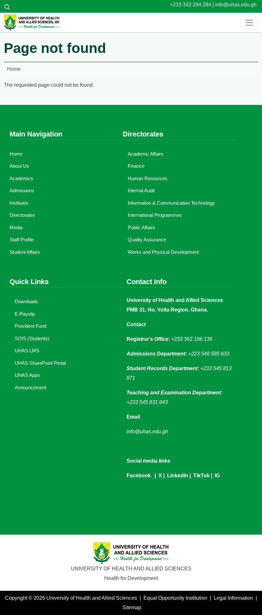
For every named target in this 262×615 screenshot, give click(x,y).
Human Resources (147, 178)
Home (14, 69)
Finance (136, 166)
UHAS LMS (27, 350)
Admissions (22, 190)
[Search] (7, 7)
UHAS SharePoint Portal (40, 363)
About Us (19, 166)
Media (16, 227)
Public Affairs (141, 227)
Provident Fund (30, 326)
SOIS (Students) (32, 338)
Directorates (22, 215)
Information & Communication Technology (171, 203)
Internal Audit (141, 190)
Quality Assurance (147, 239)
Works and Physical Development (163, 252)
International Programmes (155, 215)
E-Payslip (25, 314)
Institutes (19, 203)
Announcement (30, 387)
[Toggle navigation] (249, 22)
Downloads (26, 301)
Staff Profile (22, 239)
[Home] (31, 23)
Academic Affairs (145, 154)
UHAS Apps (27, 375)
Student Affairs (25, 252)
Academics (21, 178)
